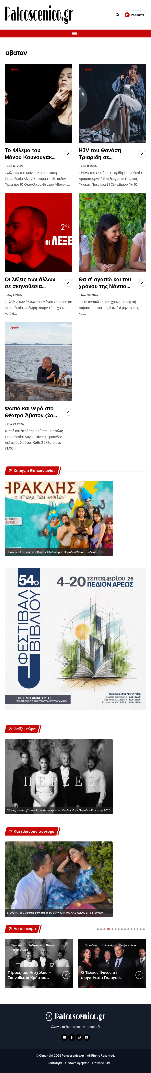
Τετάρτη (111, 949)
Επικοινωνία (101, 1063)
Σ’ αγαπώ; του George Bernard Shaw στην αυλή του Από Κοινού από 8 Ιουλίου (55, 912)
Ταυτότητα (55, 1063)
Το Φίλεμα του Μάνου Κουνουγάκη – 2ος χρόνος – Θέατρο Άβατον (30, 160)
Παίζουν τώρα (54, 945)
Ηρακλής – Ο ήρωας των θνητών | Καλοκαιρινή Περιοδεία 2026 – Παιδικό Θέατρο (56, 552)
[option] (59, 518)
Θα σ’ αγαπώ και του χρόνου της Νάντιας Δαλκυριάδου (105, 286)
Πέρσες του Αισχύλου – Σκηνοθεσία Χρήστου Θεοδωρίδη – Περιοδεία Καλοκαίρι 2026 (58, 810)
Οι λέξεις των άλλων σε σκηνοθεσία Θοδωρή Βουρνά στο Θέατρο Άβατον (30, 289)
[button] (142, 963)
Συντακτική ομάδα (77, 1063)
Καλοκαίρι (35, 945)
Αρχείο (14, 69)
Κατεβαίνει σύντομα (114, 945)
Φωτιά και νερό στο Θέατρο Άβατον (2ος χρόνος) (30, 415)
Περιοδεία (17, 945)
